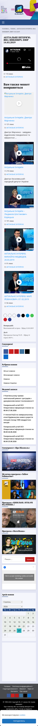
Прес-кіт (31, 689)
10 (5, 622)
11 (10, 622)
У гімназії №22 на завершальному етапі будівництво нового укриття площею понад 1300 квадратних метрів (18, 419)
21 (24, 626)
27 (19, 630)
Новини (7, 379)
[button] (4, 22)
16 (33, 622)
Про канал (23, 691)
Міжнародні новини (12, 375)
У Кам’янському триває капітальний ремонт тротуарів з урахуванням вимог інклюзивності (19, 398)
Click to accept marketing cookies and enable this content (19, 577)
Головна (7, 686)
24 (5, 630)
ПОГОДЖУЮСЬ (19, 721)
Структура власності (10, 689)
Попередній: (19, 327)
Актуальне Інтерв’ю (13, 167)
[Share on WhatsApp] (32, 315)
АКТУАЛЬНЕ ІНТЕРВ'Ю (14, 77)
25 (10, 630)
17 (5, 626)
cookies (22, 715)
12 (14, 622)
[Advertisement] (19, 662)
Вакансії (23, 689)
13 (19, 622)
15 (28, 622)
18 (10, 626)
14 (24, 622)
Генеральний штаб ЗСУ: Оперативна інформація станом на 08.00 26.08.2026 (19, 429)
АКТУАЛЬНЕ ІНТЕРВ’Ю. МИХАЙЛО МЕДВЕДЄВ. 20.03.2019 (15, 256)
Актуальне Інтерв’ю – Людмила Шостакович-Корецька (15, 214)
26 (14, 630)
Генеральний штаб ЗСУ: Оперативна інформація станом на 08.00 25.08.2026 (19, 439)
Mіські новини (9, 371)
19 (14, 626)
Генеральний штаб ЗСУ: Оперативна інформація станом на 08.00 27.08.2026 (19, 408)
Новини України (10, 383)
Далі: (17, 335)
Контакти (14, 691)
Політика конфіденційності (22, 686)
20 (19, 626)
